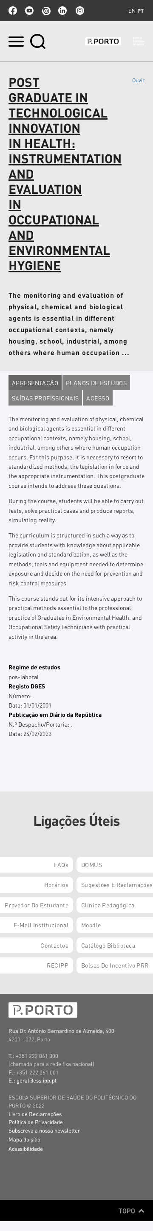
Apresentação (35, 382)
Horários (56, 884)
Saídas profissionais (45, 398)
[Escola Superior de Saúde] (114, 41)
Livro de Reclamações (35, 1113)
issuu (46, 10)
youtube (29, 10)
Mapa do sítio (24, 1139)
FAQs (61, 864)
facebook (12, 10)
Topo (128, 1210)
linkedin (62, 10)
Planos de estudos (96, 382)
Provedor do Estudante (36, 905)
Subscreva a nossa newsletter (44, 1130)
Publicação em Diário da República (55, 714)
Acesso (97, 398)
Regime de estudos (34, 667)
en (132, 10)
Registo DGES (26, 686)
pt (140, 10)
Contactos (54, 945)
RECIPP (57, 965)
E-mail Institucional (41, 925)
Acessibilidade (25, 1148)
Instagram (79, 10)
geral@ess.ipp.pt (37, 1080)
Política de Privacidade (35, 1121)
